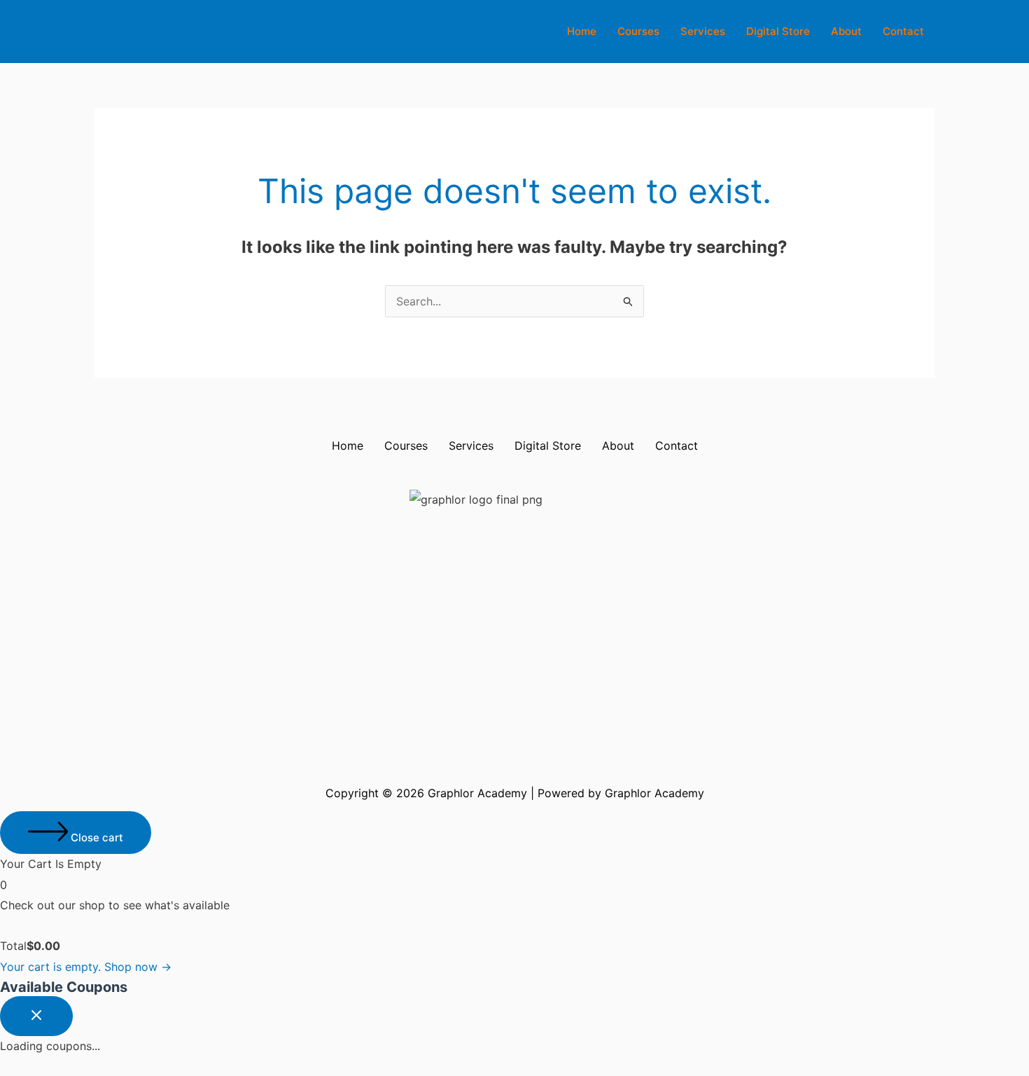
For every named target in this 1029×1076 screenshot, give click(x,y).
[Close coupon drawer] (36, 1016)
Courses (638, 31)
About (846, 31)
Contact (903, 31)
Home (581, 31)
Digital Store (778, 31)
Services (702, 31)
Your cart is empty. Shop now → (86, 967)
